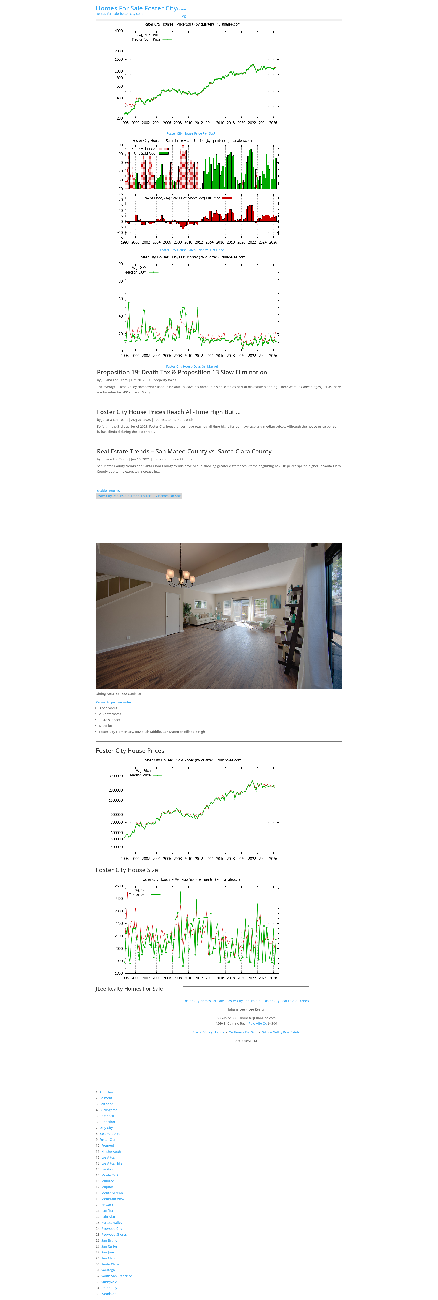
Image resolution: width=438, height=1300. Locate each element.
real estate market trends (173, 419)
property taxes (165, 380)
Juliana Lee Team (115, 380)
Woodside (108, 1294)
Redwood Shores (114, 1234)
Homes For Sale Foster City (136, 8)
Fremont (107, 1145)
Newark (107, 1205)
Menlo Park (110, 1175)
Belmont (105, 1098)
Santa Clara (110, 1264)
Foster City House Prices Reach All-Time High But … (169, 412)
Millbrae (107, 1181)
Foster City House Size (127, 870)
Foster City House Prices (130, 750)
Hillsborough (111, 1151)
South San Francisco (116, 1276)
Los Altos (108, 1157)
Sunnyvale (109, 1282)
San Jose (107, 1252)
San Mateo (109, 1258)
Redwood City (111, 1228)
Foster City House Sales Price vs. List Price (192, 250)
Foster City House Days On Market (192, 366)
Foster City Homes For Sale (161, 496)
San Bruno (109, 1240)
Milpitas (107, 1187)
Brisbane (106, 1104)
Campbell (106, 1116)
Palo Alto (108, 1216)
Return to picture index (114, 702)
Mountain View (112, 1199)
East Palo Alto (109, 1133)
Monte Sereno (112, 1193)
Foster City (107, 1139)
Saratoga (108, 1270)
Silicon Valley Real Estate (281, 1032)
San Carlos (109, 1246)
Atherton (106, 1092)
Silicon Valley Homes (208, 1032)
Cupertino (107, 1122)
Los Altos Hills (111, 1163)
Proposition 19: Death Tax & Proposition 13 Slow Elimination (182, 372)
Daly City (106, 1127)
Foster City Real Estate (244, 1001)
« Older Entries (108, 490)
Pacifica (107, 1211)
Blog (182, 16)
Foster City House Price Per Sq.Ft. (192, 133)
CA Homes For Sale (243, 1032)
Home (181, 9)
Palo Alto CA (257, 1023)
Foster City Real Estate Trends (118, 496)
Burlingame (108, 1110)
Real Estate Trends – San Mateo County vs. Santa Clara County (184, 451)
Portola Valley (111, 1222)
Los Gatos (108, 1169)
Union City (109, 1288)
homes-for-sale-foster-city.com (119, 13)
